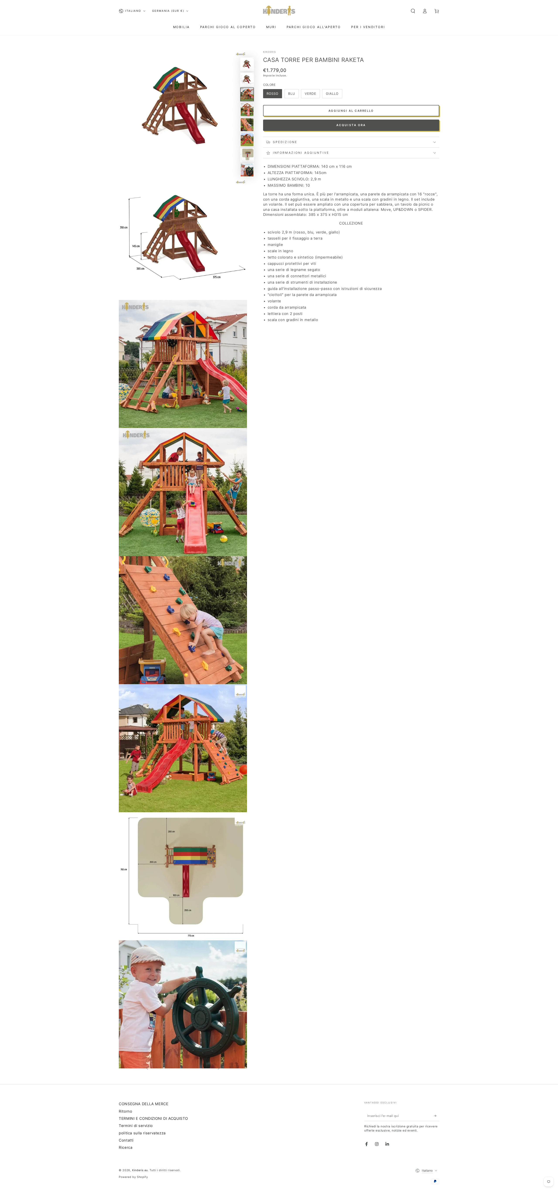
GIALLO (332, 94)
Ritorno (125, 1111)
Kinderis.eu (140, 1170)
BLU (291, 94)
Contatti (126, 1140)
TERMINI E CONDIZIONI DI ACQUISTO (153, 1118)
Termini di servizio (136, 1125)
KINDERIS (269, 52)
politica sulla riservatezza (142, 1133)
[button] (413, 11)
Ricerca (125, 1147)
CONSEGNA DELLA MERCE (143, 1104)
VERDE (310, 94)
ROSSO (272, 94)
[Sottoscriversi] (436, 1116)
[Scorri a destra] (219, 1068)
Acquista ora (351, 125)
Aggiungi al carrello (351, 110)
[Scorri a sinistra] (147, 1068)
